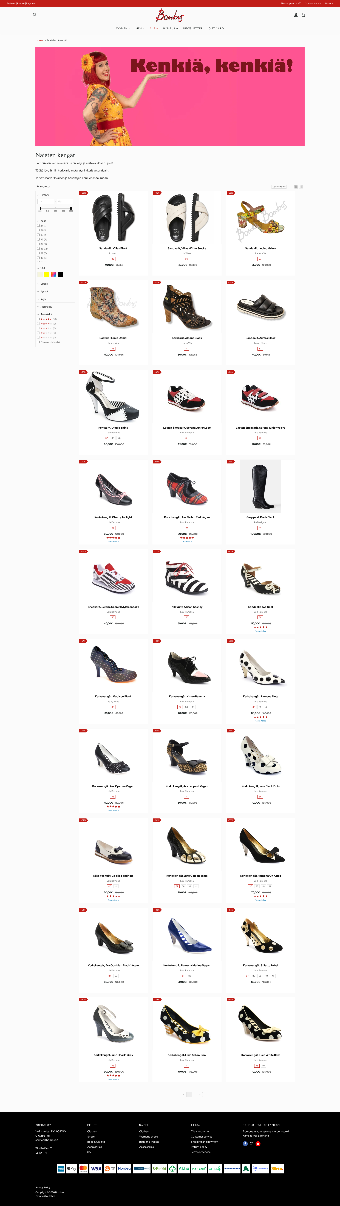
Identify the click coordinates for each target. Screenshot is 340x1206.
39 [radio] (113, 707)
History (329, 3)
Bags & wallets (96, 1141)
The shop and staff (291, 3)
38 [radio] (113, 438)
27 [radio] (260, 438)
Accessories (94, 1146)
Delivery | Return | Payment (21, 3)
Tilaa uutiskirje (200, 1131)
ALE (153, 28)
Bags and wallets (149, 1141)
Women (122, 28)
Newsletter (193, 28)
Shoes (91, 1136)
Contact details (313, 3)
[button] (296, 186)
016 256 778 (42, 1135)
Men (139, 28)
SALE (90, 1152)
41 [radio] (186, 348)
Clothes (92, 1131)
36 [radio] (113, 258)
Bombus (169, 28)
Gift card (216, 28)
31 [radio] (186, 438)
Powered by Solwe (45, 1195)
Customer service (201, 1136)
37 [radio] (260, 258)
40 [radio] (119, 438)
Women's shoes (148, 1136)
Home (39, 40)
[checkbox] (40, 274)
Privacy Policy (42, 1187)
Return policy (199, 1146)
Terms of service (201, 1152)
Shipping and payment (204, 1141)
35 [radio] (113, 1065)
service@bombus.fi (46, 1140)
